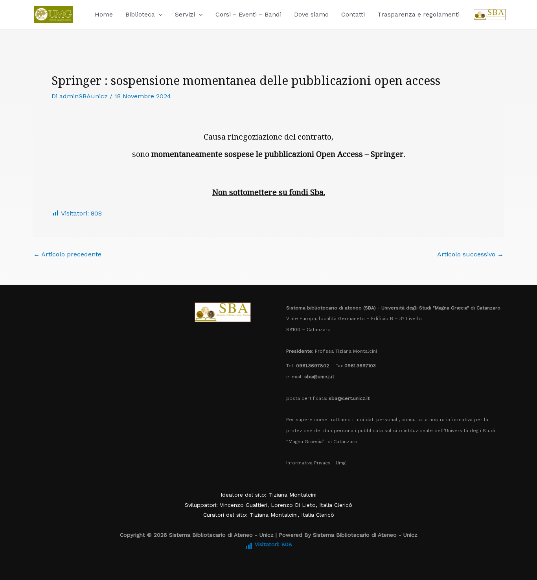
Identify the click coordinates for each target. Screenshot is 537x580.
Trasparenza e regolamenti (418, 14)
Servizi (185, 14)
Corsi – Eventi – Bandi (248, 14)
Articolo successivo (470, 254)
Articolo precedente (67, 254)
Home (104, 14)
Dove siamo (311, 14)
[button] (159, 14)
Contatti (353, 14)
